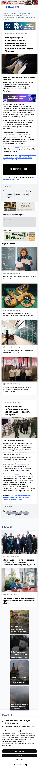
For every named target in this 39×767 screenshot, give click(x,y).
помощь (18, 515)
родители (9, 194)
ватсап (9, 191)
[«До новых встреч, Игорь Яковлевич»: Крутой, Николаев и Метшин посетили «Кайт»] (19, 580)
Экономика (16, 556)
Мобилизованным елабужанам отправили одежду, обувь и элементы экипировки (17, 410)
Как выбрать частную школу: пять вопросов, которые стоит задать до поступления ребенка (18, 314)
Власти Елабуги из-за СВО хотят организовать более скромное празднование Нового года (17, 497)
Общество (13, 14)
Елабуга (14, 511)
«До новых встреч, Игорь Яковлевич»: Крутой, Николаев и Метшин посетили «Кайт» (19, 600)
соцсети (17, 194)
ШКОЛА (9, 198)
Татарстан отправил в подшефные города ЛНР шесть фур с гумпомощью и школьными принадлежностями (17, 389)
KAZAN (12, 7)
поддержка (10, 515)
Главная (5, 14)
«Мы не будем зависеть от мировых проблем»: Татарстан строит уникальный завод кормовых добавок (19, 562)
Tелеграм (6, 179)
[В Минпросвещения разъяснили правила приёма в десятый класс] (19, 259)
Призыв (26, 515)
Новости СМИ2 (6, 231)
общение (31, 191)
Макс (33, 177)
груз (8, 511)
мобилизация (24, 511)
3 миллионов (19, 464)
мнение (23, 191)
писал (17, 147)
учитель (25, 194)
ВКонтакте (15, 179)
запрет (16, 191)
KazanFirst (9, 186)
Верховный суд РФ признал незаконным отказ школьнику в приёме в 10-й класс (18, 351)
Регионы (17, 402)
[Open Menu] (3, 7)
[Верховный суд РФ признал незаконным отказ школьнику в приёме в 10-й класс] (19, 332)
